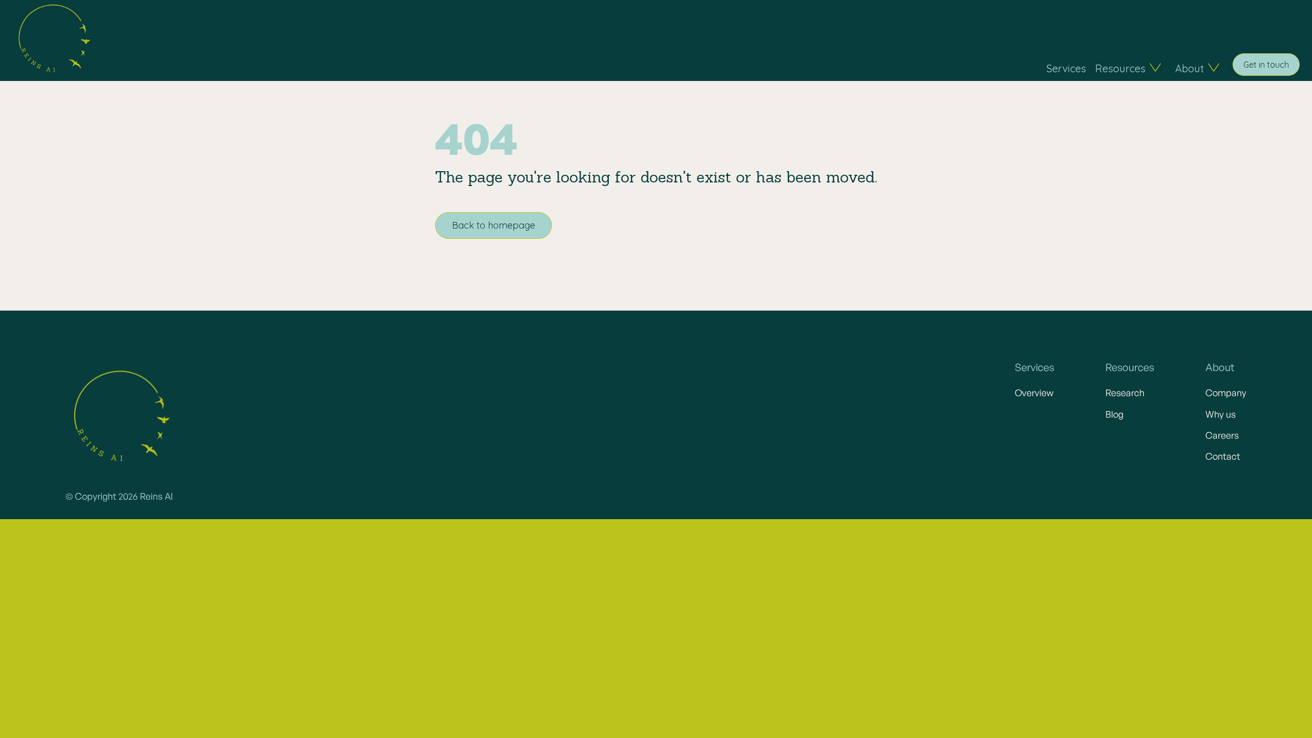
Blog (1114, 414)
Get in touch (1266, 64)
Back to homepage (493, 225)
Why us (1220, 414)
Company (1225, 392)
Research (1124, 392)
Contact (1222, 456)
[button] (1127, 68)
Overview (1034, 392)
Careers (1222, 435)
